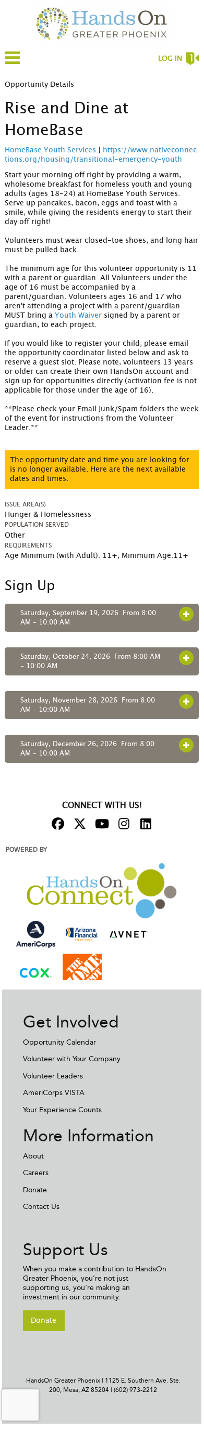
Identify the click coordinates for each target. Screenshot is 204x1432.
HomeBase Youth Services (50, 150)
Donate (35, 1190)
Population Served (37, 525)
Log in (170, 58)
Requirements (28, 545)
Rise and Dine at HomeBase (66, 119)
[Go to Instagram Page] (122, 824)
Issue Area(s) (25, 504)
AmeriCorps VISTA (54, 1092)
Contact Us (41, 1206)
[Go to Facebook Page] (56, 824)
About (33, 1156)
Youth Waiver (78, 315)
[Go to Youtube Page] (100, 824)
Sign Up (30, 586)
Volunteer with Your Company (72, 1059)
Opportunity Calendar (59, 1042)
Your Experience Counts (62, 1109)
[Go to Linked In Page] (144, 824)
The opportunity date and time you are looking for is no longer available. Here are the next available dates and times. (99, 470)
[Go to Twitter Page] (78, 824)
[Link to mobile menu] (12, 63)
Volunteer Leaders (53, 1076)
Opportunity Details (39, 84)
